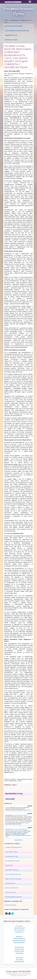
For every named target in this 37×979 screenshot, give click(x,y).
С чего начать (19, 926)
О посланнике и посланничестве (17, 30)
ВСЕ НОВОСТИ (18, 840)
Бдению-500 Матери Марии (20, 815)
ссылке (29, 810)
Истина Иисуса (19, 932)
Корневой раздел (14, 20)
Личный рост (19, 936)
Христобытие (19, 957)
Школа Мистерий (19, 961)
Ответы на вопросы (19, 930)
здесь (11, 75)
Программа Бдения (9, 817)
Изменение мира (19, 949)
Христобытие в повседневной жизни (13, 830)
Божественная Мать (19, 942)
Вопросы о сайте (11, 39)
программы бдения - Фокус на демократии (16, 821)
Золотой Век (19, 959)
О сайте (19, 780)
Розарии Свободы (19, 951)
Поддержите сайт (11, 35)
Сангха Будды (19, 953)
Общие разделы (25, 20)
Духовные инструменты (19, 940)
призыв (25, 822)
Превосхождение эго (19, 938)
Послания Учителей (19, 928)
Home (6, 20)
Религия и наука (19, 947)
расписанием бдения (18, 829)
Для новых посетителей (13, 26)
